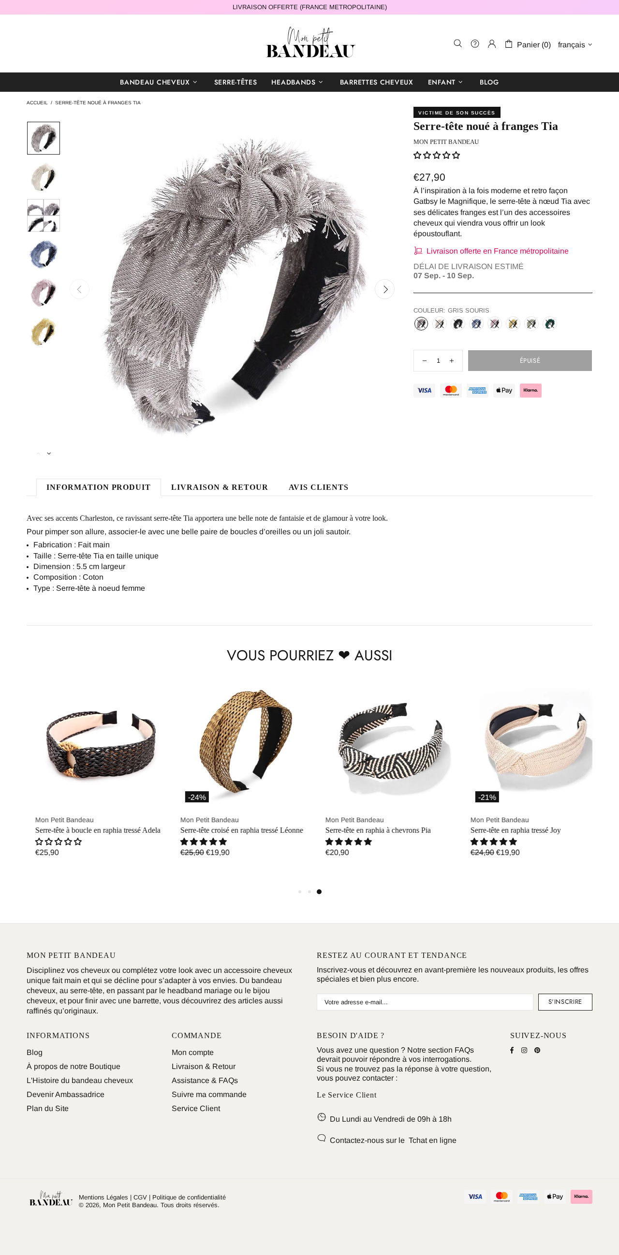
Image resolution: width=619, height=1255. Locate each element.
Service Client (196, 1108)
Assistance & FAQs (205, 1080)
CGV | (141, 1197)
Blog (35, 1052)
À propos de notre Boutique (73, 1066)
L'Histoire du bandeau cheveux (80, 1080)
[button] (195, 842)
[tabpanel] (527, 777)
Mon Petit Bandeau (309, 43)
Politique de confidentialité (189, 1197)
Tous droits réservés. (190, 1205)
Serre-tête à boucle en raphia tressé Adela (89, 830)
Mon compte (193, 1052)
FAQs (464, 1050)
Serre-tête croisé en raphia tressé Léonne (233, 830)
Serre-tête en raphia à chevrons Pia (369, 830)
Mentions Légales (103, 1197)
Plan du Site (48, 1108)
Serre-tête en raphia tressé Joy (507, 830)
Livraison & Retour (204, 1066)
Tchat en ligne (433, 1140)
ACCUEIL (37, 102)
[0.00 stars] (436, 155)
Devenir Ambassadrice (65, 1094)
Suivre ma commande (209, 1094)
